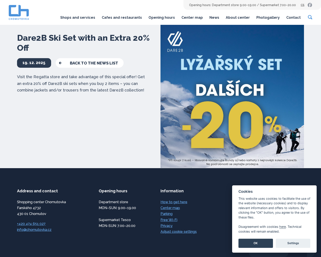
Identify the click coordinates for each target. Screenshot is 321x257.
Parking (166, 214)
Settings (293, 243)
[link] (310, 5)
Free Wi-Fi (168, 220)
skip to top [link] (22, 244)
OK (256, 243)
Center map (192, 17)
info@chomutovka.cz (34, 230)
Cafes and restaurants (122, 17)
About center (238, 17)
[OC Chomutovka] (19, 12)
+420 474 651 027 (31, 224)
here (282, 226)
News (214, 17)
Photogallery (268, 17)
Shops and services (77, 17)
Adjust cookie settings (178, 232)
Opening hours (161, 17)
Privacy (166, 226)
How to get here (173, 202)
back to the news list (94, 63)
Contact (293, 17)
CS (302, 5)
